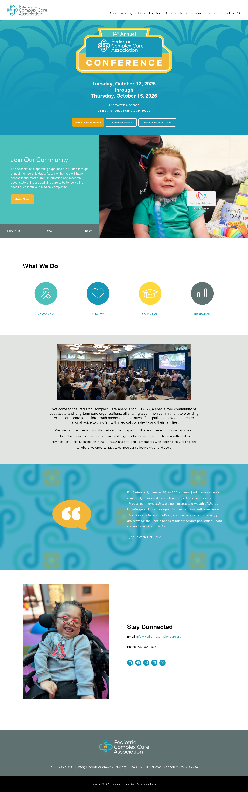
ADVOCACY (46, 314)
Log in (153, 784)
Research (202, 314)
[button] (238, 13)
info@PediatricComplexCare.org (158, 636)
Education (150, 314)
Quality (98, 314)
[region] (124, 186)
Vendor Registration (157, 122)
